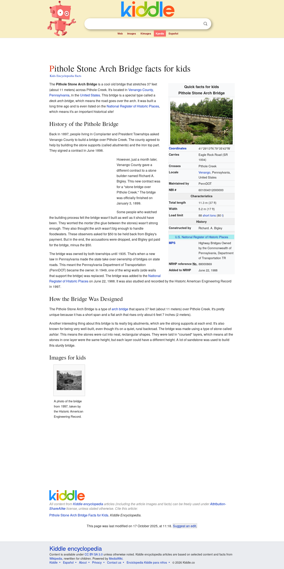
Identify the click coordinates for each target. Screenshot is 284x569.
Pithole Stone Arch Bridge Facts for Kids (78, 515)
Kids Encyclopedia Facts (65, 76)
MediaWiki (115, 558)
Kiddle (53, 562)
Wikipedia (55, 558)
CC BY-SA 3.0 (94, 554)
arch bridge (120, 309)
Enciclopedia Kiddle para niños (147, 562)
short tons (209, 215)
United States (90, 95)
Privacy (97, 562)
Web (120, 33)
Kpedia (160, 33)
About (83, 562)
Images (131, 33)
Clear (196, 23)
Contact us (114, 562)
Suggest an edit (184, 525)
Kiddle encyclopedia (88, 503)
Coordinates (177, 148)
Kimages (146, 33)
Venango (204, 172)
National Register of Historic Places (133, 106)
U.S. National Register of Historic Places (201, 237)
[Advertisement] (141, 49)
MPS (172, 243)
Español (173, 33)
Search (205, 23)
